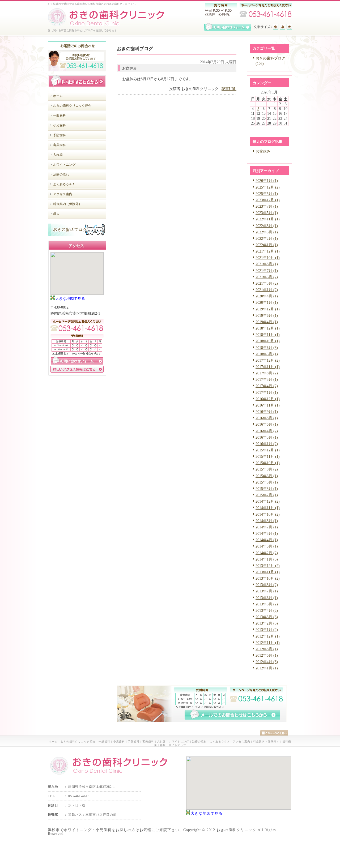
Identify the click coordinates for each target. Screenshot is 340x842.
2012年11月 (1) (268, 642)
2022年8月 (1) (267, 226)
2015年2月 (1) (267, 495)
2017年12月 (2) (268, 360)
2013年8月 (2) (267, 585)
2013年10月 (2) (268, 578)
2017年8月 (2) (267, 373)
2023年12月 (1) (268, 200)
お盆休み (263, 151)
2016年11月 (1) (268, 405)
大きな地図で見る (70, 298)
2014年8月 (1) (267, 521)
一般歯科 (104, 741)
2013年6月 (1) (267, 598)
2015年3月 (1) (267, 488)
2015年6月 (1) (267, 476)
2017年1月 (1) (267, 392)
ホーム (53, 741)
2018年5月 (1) (267, 354)
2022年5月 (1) (267, 232)
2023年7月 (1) (267, 206)
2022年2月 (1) (267, 238)
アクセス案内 (241, 741)
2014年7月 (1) (267, 527)
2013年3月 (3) (267, 617)
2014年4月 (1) (267, 540)
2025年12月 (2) (268, 187)
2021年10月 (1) (268, 257)
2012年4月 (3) (267, 662)
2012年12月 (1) (268, 636)
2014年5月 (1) (267, 533)
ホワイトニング (179, 741)
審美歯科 (148, 741)
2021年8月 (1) (267, 264)
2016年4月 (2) (267, 431)
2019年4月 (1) (267, 322)
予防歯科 (133, 741)
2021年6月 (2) (267, 277)
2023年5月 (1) (267, 213)
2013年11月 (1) (268, 572)
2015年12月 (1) (268, 450)
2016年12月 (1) (268, 399)
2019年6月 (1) (267, 315)
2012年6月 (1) (267, 655)
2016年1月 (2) (267, 444)
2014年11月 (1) (268, 508)
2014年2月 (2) (267, 553)
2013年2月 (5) (267, 623)
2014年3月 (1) (267, 546)
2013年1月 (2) (267, 629)
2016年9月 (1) (267, 411)
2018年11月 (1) (268, 334)
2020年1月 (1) (267, 302)
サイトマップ (177, 745)
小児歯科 (119, 741)
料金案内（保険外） (266, 741)
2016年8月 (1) (267, 418)
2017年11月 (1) (268, 367)
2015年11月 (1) (268, 456)
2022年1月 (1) (267, 245)
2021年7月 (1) (267, 270)
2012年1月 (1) (267, 668)
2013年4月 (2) (267, 610)
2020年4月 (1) (267, 296)
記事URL (229, 89)
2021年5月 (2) (267, 283)
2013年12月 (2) (268, 565)
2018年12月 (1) (268, 328)
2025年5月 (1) (267, 193)
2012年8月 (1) (267, 649)
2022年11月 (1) (268, 219)
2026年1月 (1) (267, 180)
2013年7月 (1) (267, 591)
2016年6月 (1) (267, 424)
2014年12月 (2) (268, 501)
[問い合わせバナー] (202, 721)
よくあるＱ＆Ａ (220, 741)
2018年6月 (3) (267, 347)
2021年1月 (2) (267, 290)
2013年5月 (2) (267, 604)
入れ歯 (161, 741)
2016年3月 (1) (267, 437)
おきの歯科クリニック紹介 (78, 741)
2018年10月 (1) (268, 341)
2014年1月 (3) (267, 559)
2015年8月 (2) (267, 469)
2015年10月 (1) (268, 463)
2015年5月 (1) (267, 482)
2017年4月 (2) (267, 386)
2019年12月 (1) (268, 309)
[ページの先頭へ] (276, 733)
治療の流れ (199, 741)
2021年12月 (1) (268, 251)
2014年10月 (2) (268, 514)
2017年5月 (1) (267, 379)
